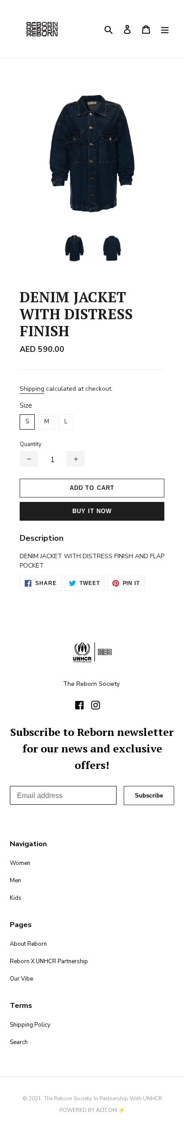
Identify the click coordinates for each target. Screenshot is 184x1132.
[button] (29, 459)
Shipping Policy (30, 1025)
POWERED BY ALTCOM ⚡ (92, 1110)
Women (20, 863)
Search (19, 1042)
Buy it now (92, 511)
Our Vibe (21, 979)
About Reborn (28, 944)
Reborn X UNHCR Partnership (49, 961)
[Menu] (164, 28)
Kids (15, 898)
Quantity (31, 444)
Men (15, 881)
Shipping (32, 388)
